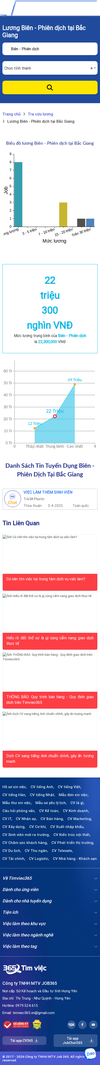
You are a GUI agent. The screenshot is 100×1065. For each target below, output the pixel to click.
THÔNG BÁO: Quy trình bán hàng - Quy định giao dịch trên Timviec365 (49, 699)
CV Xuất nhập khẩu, (67, 827)
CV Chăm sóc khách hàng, (25, 843)
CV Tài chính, (13, 858)
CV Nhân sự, (26, 819)
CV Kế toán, (49, 811)
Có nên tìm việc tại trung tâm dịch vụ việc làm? (45, 578)
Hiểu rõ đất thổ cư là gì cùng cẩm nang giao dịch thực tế (49, 640)
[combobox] (49, 68)
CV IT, (7, 819)
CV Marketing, (79, 819)
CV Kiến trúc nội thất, (72, 835)
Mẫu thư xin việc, (17, 803)
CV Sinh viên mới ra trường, (26, 835)
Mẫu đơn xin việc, (74, 795)
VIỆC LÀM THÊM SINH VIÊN (48, 492)
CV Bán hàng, (52, 819)
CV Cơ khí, (38, 827)
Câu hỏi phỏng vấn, (18, 811)
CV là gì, (77, 803)
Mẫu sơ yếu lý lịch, (51, 803)
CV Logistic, (39, 858)
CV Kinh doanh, (76, 811)
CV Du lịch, (11, 851)
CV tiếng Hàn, (14, 795)
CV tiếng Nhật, (42, 795)
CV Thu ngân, (36, 851)
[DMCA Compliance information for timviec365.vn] (37, 1024)
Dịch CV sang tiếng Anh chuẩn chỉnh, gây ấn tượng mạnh (49, 758)
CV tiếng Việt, (69, 787)
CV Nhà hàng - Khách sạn (75, 858)
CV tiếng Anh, (42, 787)
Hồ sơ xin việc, (14, 787)
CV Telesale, (62, 851)
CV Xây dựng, (13, 827)
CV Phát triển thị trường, (72, 843)
